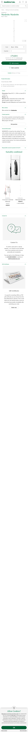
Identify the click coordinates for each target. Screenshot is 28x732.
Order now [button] (14, 307)
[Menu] (2, 2)
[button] (25, 20)
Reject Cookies (4, 730)
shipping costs (19, 57)
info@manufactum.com (14, 258)
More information (23, 730)
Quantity (6, 51)
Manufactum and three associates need (10, 713)
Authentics (14, 110)
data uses (13, 715)
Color (6, 47)
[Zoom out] (23, 41)
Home (2, 9)
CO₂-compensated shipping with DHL (14, 59)
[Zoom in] (25, 41)
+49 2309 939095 (11, 257)
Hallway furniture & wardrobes (12, 9)
